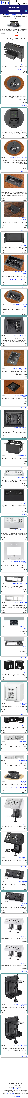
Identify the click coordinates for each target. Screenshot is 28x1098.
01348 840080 (24, 3)
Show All (14, 35)
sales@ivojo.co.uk (23, 1)
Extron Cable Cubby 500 (20, 336)
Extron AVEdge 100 (22, 63)
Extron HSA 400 (23, 782)
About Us (15, 1088)
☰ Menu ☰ (14, 7)
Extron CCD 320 (23, 647)
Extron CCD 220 (23, 627)
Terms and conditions (15, 1096)
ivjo (5, 3)
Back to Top (24, 105)
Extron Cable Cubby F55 (21, 456)
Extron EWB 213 (23, 761)
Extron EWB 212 (23, 724)
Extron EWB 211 (23, 671)
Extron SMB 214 (23, 935)
